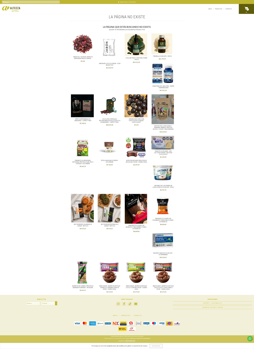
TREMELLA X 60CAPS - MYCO (162, 56)
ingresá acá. (133, 338)
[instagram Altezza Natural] (118, 304)
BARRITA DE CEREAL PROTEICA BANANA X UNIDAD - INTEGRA (82, 286)
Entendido (156, 346)
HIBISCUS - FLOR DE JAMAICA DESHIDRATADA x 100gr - (83, 57)
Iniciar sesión (132, 2)
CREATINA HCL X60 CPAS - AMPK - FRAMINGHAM (163, 86)
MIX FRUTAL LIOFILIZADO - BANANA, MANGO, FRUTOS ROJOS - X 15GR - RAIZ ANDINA (163, 127)
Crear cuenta (124, 2)
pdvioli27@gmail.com (216, 303)
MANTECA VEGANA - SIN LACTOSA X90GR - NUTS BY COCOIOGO (163, 152)
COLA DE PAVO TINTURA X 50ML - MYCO (136, 58)
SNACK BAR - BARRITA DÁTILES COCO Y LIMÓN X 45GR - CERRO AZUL (136, 287)
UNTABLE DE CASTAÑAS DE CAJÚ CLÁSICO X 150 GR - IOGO (163, 186)
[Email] (135, 304)
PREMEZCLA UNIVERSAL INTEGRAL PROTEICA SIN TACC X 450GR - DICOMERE (82, 162)
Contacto (228, 9)
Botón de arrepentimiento (143, 338)
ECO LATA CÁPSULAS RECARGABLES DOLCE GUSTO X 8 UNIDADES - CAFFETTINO (109, 120)
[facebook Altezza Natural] (124, 304)
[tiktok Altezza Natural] (130, 304)
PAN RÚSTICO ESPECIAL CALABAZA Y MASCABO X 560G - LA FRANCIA (163, 220)
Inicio (210, 9)
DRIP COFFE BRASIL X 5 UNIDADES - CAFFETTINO (82, 119)
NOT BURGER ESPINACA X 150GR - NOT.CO (109, 225)
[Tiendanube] (127, 341)
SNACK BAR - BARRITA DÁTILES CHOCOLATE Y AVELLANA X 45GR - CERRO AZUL (163, 287)
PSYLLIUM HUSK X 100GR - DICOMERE (109, 161)
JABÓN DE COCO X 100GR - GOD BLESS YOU (109, 64)
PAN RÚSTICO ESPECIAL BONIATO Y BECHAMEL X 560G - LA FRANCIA (136, 227)
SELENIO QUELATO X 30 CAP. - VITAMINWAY (163, 253)
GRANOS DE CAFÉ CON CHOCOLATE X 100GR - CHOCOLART (136, 120)
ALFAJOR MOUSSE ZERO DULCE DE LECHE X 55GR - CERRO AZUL (136, 161)
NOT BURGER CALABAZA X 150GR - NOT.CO (83, 225)
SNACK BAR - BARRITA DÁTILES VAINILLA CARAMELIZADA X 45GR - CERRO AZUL (109, 287)
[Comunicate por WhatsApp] (250, 338)
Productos (218, 9)
